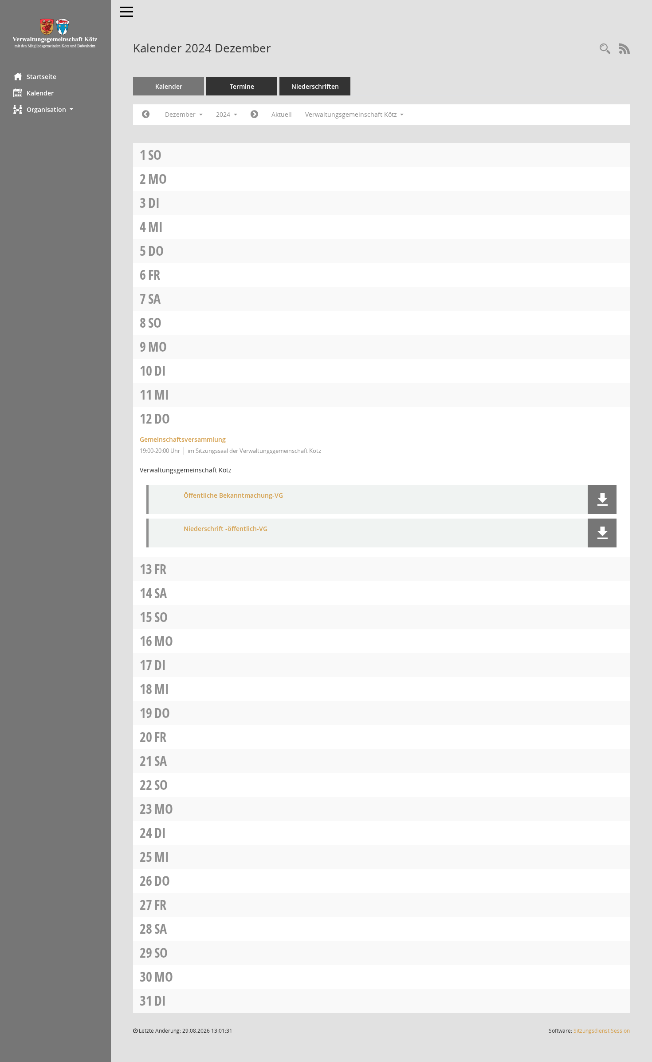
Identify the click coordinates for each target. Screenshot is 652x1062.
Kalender (40, 93)
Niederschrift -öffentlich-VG (225, 529)
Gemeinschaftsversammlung (183, 439)
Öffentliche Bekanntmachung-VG (233, 495)
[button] (55, 109)
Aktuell (281, 114)
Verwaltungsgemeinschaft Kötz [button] (352, 114)
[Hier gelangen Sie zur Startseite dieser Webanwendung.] (55, 33)
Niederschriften (315, 86)
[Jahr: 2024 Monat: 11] (145, 115)
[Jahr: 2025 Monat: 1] (254, 115)
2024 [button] (224, 114)
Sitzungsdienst (601, 1030)
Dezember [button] (181, 114)
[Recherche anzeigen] (605, 49)
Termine (242, 86)
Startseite (41, 76)
